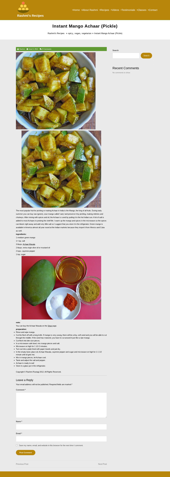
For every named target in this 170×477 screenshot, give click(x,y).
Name (19, 421)
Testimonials (128, 10)
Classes (142, 10)
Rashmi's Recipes (30, 15)
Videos (115, 10)
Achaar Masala (29, 244)
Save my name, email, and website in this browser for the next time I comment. (51, 445)
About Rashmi (90, 10)
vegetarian (86, 33)
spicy (70, 33)
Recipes (104, 10)
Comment (21, 390)
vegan (77, 33)
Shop (50, 326)
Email (19, 433)
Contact (153, 10)
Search (116, 50)
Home (76, 10)
